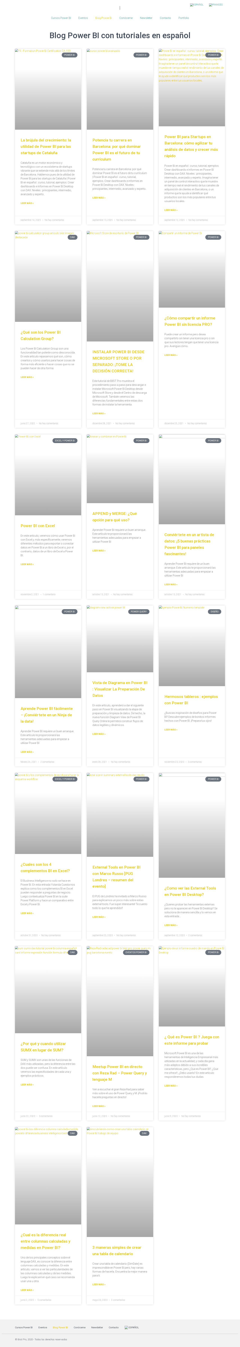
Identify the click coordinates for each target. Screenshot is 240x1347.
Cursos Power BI (61, 17)
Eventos (83, 17)
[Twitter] (208, 1339)
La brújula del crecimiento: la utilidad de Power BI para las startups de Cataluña (46, 146)
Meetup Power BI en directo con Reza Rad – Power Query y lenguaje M (119, 1073)
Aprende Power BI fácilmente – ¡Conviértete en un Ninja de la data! (47, 715)
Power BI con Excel (38, 526)
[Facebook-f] (200, 1339)
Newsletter (146, 17)
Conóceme (126, 17)
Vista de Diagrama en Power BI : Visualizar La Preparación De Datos (119, 689)
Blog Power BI (103, 17)
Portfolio (183, 17)
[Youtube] (216, 1339)
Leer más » (27, 203)
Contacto (165, 17)
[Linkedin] (223, 1339)
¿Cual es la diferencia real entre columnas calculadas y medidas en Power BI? (45, 1241)
